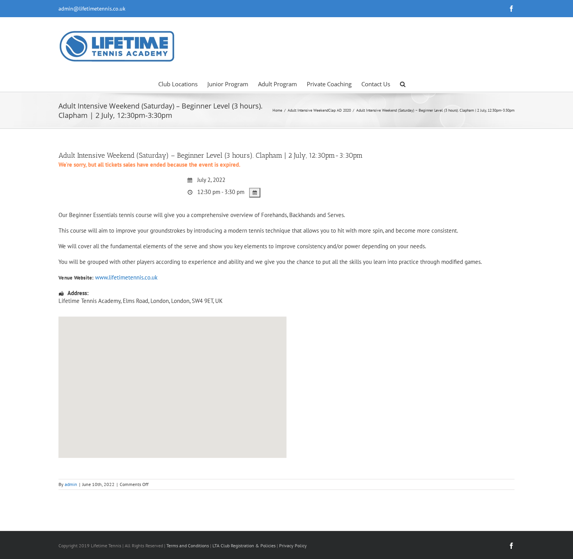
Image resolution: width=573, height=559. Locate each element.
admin (71, 484)
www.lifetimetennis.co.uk (126, 277)
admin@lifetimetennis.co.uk (92, 8)
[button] (402, 83)
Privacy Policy (293, 545)
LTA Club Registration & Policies (244, 545)
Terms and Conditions (187, 545)
